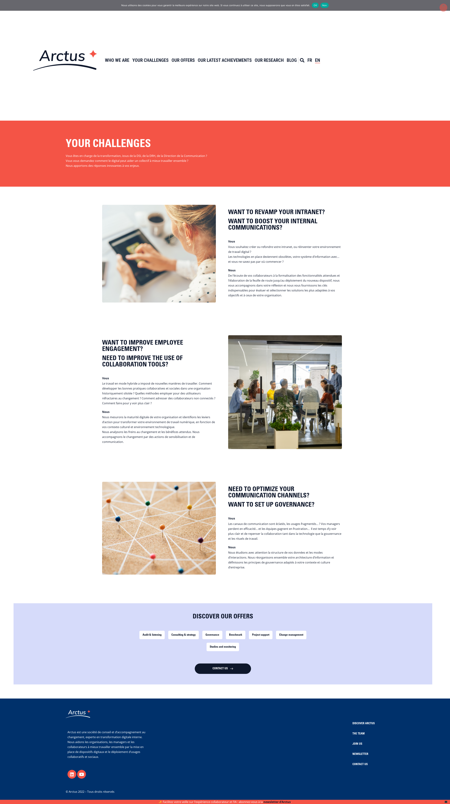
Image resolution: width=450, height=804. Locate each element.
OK (315, 5)
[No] (443, 7)
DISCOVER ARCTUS (363, 723)
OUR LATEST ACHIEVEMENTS (225, 60)
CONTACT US (360, 764)
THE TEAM (358, 733)
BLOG (292, 60)
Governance (212, 635)
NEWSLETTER (360, 754)
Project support (260, 635)
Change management (291, 635)
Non (324, 5)
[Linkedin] (72, 774)
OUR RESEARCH (269, 60)
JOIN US (357, 744)
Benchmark (235, 635)
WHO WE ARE (117, 60)
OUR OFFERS (183, 60)
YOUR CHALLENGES (150, 60)
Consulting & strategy (183, 635)
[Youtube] (81, 774)
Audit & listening (152, 635)
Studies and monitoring (223, 647)
